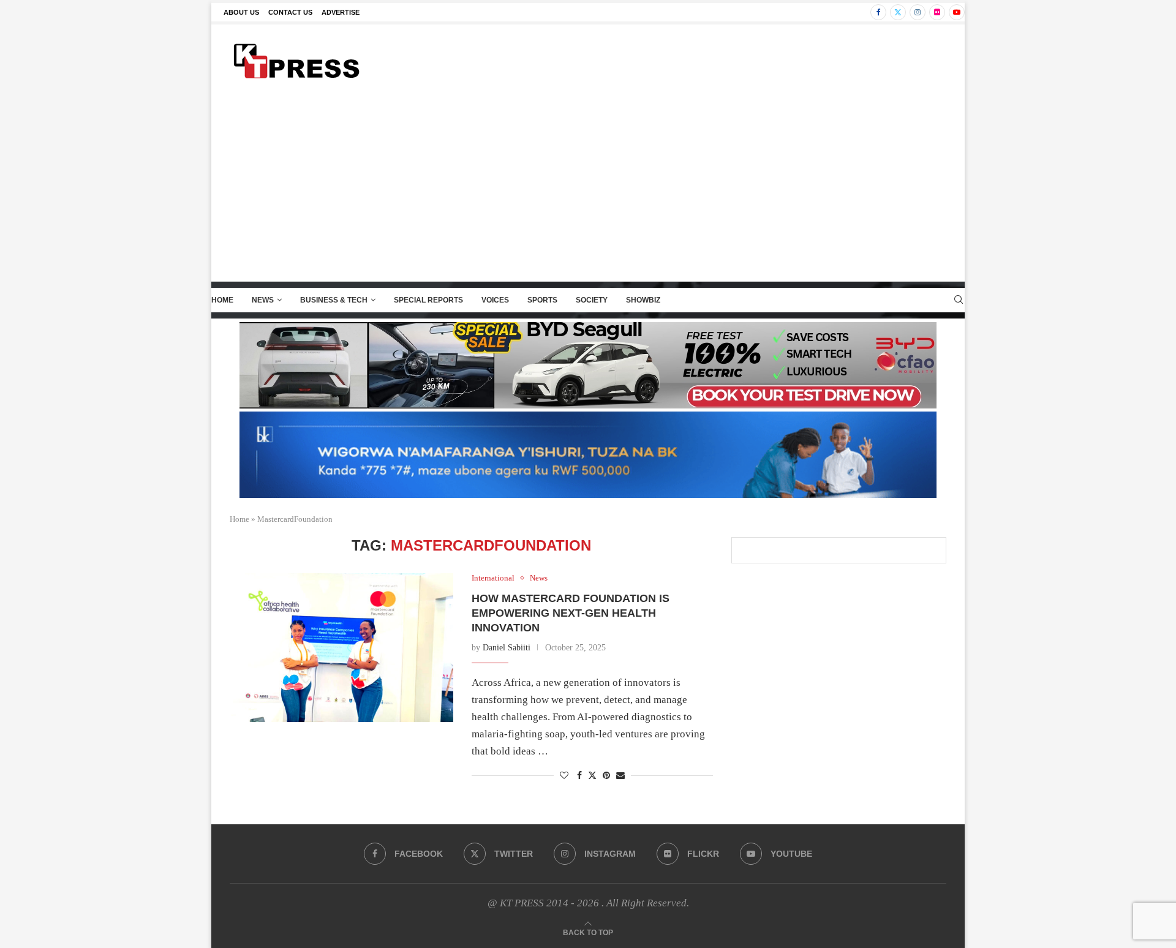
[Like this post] (564, 776)
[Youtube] (957, 12)
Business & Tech (334, 300)
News (263, 300)
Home (222, 300)
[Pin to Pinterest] (606, 776)
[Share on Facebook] (579, 776)
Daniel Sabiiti (506, 647)
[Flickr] (937, 12)
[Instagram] (917, 12)
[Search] (958, 300)
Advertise (341, 12)
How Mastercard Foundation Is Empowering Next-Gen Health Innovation (570, 613)
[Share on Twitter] (592, 775)
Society (592, 300)
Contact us (290, 12)
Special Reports (428, 300)
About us (241, 12)
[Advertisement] (588, 189)
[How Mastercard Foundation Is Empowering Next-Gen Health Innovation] (341, 647)
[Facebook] (878, 12)
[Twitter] (898, 12)
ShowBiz (643, 300)
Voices (495, 300)
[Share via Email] (620, 776)
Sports (542, 300)
